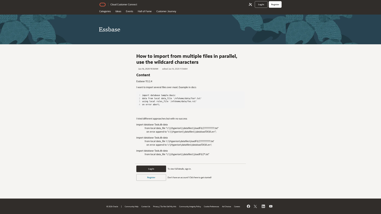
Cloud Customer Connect (123, 4)
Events (129, 11)
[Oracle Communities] (250, 4)
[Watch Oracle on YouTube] (271, 206)
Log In (151, 168)
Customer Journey (166, 11)
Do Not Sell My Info (168, 206)
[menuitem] (261, 4)
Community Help (131, 206)
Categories (105, 11)
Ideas (118, 11)
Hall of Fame (145, 11)
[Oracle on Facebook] (248, 206)
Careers (237, 206)
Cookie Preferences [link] (211, 206)
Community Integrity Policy (190, 206)
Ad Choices (226, 206)
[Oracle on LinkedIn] (263, 206)
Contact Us (145, 206)
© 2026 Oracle (112, 206)
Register (151, 177)
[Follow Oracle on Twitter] (256, 206)
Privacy (156, 206)
